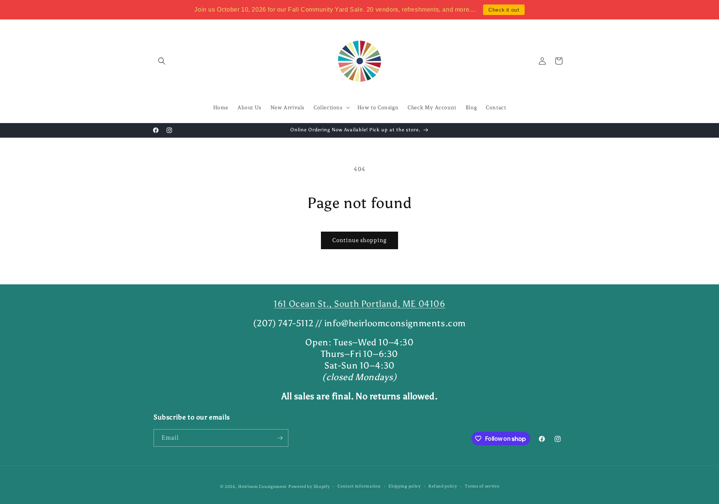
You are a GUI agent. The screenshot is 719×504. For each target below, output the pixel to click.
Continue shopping (359, 240)
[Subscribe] (279, 438)
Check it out (503, 10)
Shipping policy (404, 486)
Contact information (358, 486)
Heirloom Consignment (262, 486)
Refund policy (442, 486)
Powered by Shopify (309, 486)
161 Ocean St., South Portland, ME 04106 (359, 303)
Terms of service (482, 486)
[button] (162, 61)
